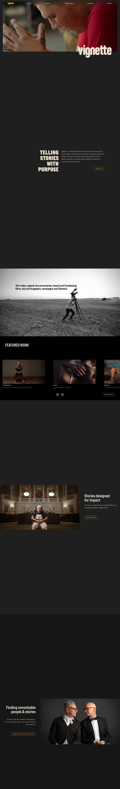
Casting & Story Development (23, 734)
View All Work (108, 394)
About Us (99, 168)
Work (29, 3)
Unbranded (69, 3)
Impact (47, 3)
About (109, 3)
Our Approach (91, 517)
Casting (90, 3)
